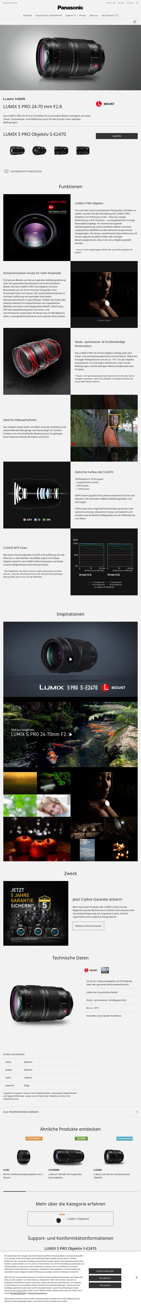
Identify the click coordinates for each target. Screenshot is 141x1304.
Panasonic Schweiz (10, 3)
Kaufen (117, 136)
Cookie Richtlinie (18, 1293)
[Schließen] (137, 1278)
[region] (70, 1278)
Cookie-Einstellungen (105, 1271)
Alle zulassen (105, 1285)
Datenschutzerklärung (38, 1293)
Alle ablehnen (105, 1278)
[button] (17, 150)
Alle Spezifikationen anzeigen (20, 1111)
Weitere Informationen (88, 925)
